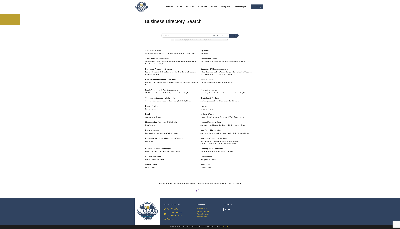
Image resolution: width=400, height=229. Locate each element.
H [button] (190, 40)
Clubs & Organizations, (170, 93)
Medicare (211, 109)
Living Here (225, 7)
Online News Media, (171, 53)
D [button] (182, 40)
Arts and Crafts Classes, (153, 61)
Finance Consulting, (236, 93)
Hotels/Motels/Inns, (213, 117)
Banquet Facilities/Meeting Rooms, (212, 82)
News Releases (178, 183)
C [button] (180, 40)
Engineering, (195, 82)
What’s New (202, 7)
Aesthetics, (204, 101)
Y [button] (225, 40)
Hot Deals (199, 183)
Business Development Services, (170, 72)
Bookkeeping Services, (221, 93)
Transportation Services (208, 159)
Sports (162, 159)
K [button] (196, 40)
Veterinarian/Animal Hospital (168, 133)
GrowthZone (226, 227)
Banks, (211, 93)
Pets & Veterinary (152, 130)
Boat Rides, (149, 64)
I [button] (192, 40)
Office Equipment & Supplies (225, 74)
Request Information (220, 183)
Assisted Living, (213, 101)
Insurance (204, 106)
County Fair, (158, 64)
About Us (190, 7)
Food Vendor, (171, 151)
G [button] (188, 40)
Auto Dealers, (205, 61)
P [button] (206, 40)
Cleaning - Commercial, (208, 143)
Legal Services (156, 117)
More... (194, 53)
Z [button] (227, 40)
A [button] (176, 40)
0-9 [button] (172, 40)
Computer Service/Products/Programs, (239, 72)
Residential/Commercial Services (214, 138)
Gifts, (227, 151)
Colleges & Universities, (153, 101)
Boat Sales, (242, 61)
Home (179, 7)
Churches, (159, 93)
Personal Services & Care (211, 122)
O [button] (204, 40)
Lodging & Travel (207, 114)
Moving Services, (238, 133)
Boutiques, (204, 151)
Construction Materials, (159, 82)
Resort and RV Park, (226, 117)
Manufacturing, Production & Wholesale (161, 122)
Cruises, (203, 117)
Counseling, (183, 93)
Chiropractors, (224, 101)
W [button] (221, 40)
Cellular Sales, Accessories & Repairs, (213, 72)
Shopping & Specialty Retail (212, 149)
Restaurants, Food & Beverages (158, 149)
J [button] (194, 40)
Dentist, (231, 101)
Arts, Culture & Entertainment (157, 59)
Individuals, (182, 101)
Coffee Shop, (162, 151)
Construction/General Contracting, (179, 82)
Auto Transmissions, (231, 61)
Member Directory (203, 211)
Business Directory (165, 183)
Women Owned (206, 165)
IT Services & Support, (208, 74)
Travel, (236, 117)
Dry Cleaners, (235, 125)
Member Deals (202, 216)
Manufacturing (150, 125)
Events (214, 7)
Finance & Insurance (209, 90)
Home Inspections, (215, 133)
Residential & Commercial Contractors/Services (164, 138)
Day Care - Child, (224, 125)
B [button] (178, 40)
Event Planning (207, 79)
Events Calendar (189, 183)
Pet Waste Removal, (152, 133)
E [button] (184, 40)
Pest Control (149, 141)
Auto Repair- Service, (217, 61)
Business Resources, (189, 72)
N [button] (202, 40)
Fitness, (148, 159)
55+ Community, (206, 141)
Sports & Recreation (153, 157)
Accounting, (204, 93)
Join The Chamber (235, 183)
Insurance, (204, 109)
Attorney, (148, 117)
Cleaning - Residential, (224, 143)
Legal (147, 114)
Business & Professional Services (158, 69)
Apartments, (205, 133)
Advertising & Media (153, 51)
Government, (173, 101)
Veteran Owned (151, 165)
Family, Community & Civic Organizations (161, 90)
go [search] (235, 35)
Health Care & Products (210, 98)
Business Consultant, (152, 72)
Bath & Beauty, (213, 125)
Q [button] (208, 40)
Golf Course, (155, 159)
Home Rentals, (227, 133)
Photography (228, 82)
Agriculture (205, 51)
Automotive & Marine (209, 59)
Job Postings (208, 183)
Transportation (206, 157)
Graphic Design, (159, 53)
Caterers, (154, 151)
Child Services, (150, 93)
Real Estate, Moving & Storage (212, 130)
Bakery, (147, 151)
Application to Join (203, 214)
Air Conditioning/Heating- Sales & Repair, (225, 141)
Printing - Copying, (185, 53)
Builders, (148, 82)
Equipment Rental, (214, 151)
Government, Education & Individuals (160, 98)
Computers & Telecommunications (214, 69)
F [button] (186, 40)
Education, (164, 101)
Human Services (151, 106)
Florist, (223, 151)
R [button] (210, 40)
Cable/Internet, (150, 74)
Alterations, (204, 125)
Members (169, 7)
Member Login (240, 7)
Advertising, (149, 53)
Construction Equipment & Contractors (160, 79)
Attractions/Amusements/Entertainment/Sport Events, (179, 61)
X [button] (223, 40)
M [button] (200, 40)
